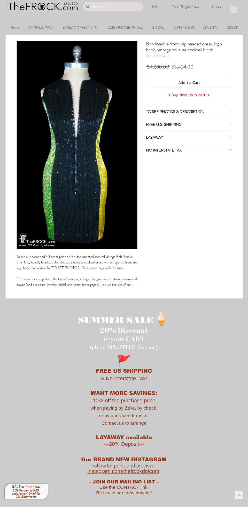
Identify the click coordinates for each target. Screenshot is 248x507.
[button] (233, 8)
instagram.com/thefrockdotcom (123, 471)
